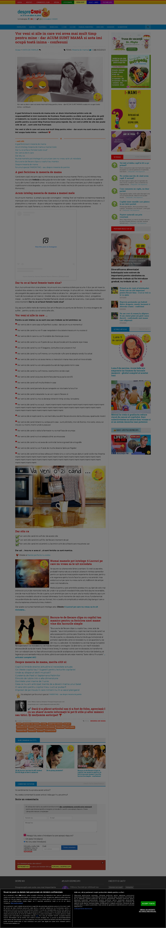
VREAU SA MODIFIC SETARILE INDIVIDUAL (147, 910)
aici (37, 916)
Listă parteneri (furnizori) (83, 908)
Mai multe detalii (17, 903)
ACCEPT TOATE (148, 903)
